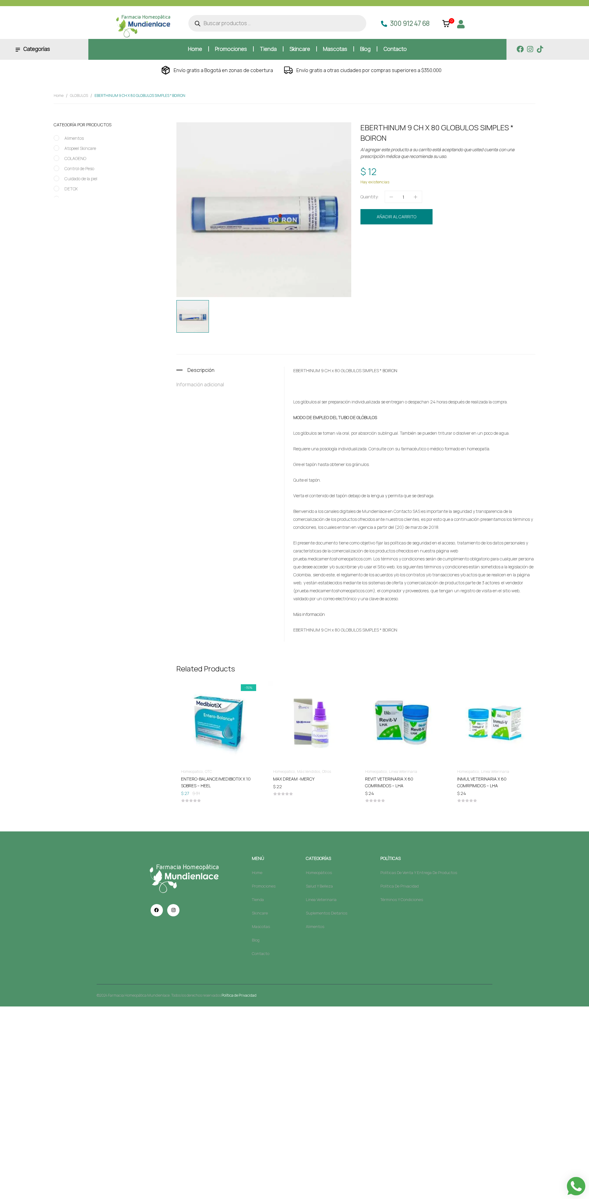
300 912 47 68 (409, 23)
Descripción (200, 370)
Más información (309, 614)
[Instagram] (529, 49)
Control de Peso (79, 168)
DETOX (71, 189)
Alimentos (74, 138)
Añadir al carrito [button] (218, 778)
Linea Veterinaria (403, 771)
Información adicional (200, 384)
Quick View (218, 705)
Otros (326, 771)
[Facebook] (520, 49)
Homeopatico (419, 237)
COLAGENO (75, 158)
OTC (208, 771)
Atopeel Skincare (80, 148)
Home (59, 95)
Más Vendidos (308, 771)
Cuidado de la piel (80, 178)
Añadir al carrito (396, 217)
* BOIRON (388, 370)
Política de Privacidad (238, 995)
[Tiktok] (539, 49)
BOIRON (396, 248)
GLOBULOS (79, 95)
